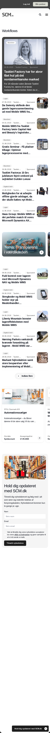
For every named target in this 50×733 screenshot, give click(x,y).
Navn (6, 511)
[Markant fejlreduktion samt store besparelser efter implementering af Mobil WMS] (25, 360)
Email (6, 521)
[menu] (46, 14)
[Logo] (8, 15)
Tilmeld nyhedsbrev (15, 543)
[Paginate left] (4, 244)
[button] (41, 252)
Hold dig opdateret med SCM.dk (28, 729)
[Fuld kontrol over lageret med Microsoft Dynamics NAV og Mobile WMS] (25, 276)
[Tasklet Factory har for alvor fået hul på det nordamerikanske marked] (25, 65)
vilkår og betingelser (22, 535)
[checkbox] (5, 535)
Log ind (26, 4)
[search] (40, 14)
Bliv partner (40, 4)
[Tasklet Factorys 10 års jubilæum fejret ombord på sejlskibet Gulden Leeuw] (25, 173)
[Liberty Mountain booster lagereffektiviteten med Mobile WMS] (25, 319)
